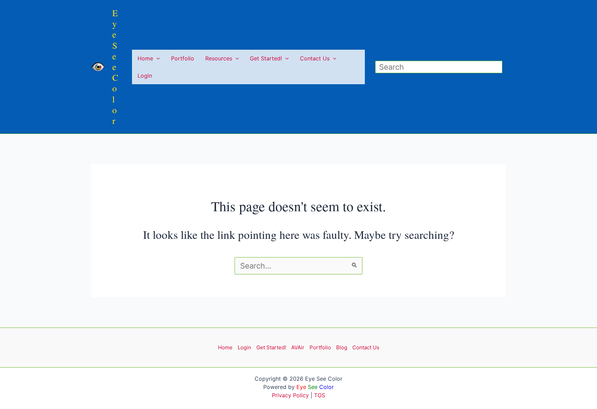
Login (145, 75)
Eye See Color (115, 66)
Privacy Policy (290, 395)
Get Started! (266, 58)
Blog (341, 347)
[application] (156, 58)
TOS (319, 395)
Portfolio (182, 58)
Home (145, 58)
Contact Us (315, 58)
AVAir (297, 347)
